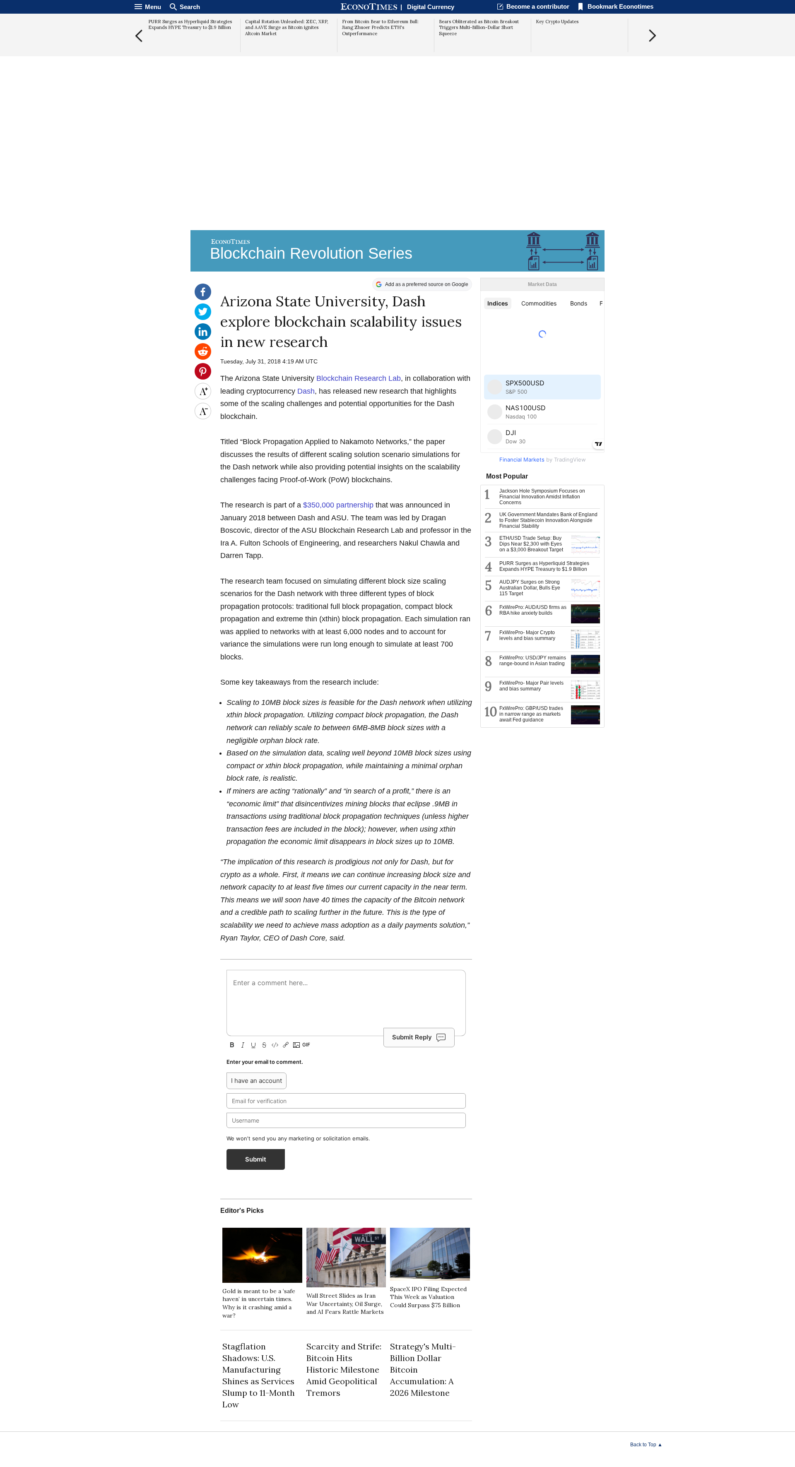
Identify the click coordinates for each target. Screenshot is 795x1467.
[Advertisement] (397, 164)
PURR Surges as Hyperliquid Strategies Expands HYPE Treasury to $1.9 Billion (544, 566)
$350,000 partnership (338, 505)
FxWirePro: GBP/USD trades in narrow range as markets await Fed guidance (531, 714)
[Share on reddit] (203, 357)
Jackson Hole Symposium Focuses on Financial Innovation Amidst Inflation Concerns (542, 496)
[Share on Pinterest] (203, 377)
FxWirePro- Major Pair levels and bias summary (531, 686)
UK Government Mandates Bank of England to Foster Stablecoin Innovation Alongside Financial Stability (548, 520)
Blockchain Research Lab (358, 378)
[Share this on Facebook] (203, 298)
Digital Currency (430, 6)
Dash (306, 391)
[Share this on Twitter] (203, 318)
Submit (255, 1159)
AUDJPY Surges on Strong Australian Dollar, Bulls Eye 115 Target (529, 587)
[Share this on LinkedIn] (203, 337)
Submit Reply (412, 1037)
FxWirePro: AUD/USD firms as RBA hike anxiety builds (532, 610)
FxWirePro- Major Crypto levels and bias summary (527, 635)
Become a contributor (537, 6)
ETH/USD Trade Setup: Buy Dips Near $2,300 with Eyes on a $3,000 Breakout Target (531, 544)
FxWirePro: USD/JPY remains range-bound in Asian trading (532, 660)
